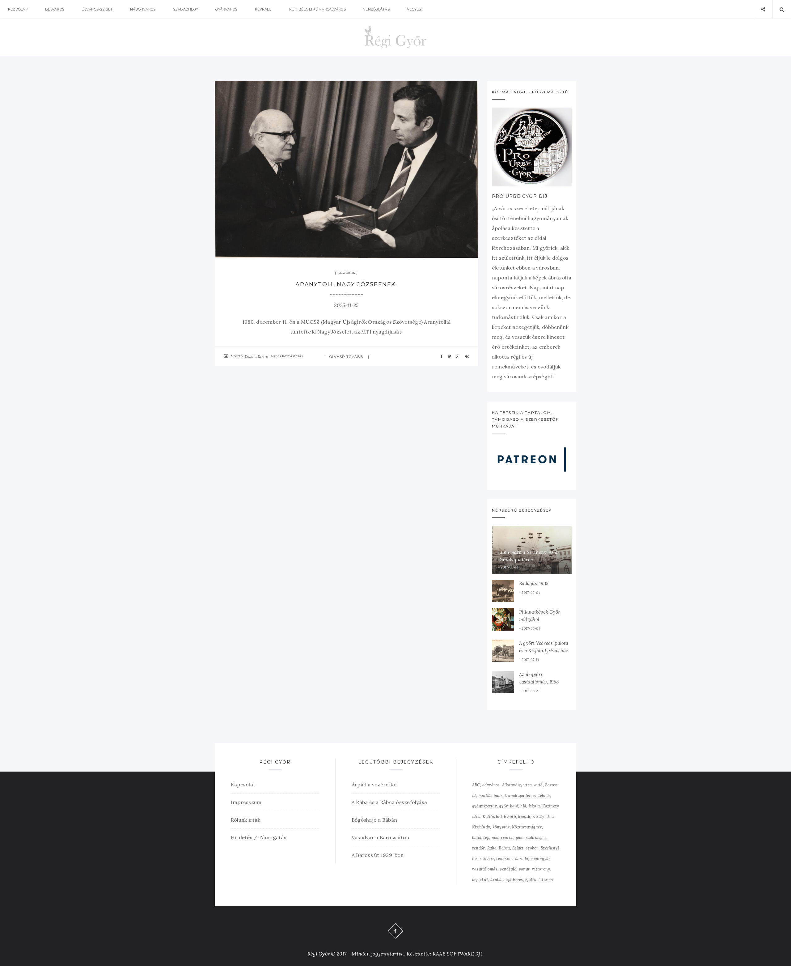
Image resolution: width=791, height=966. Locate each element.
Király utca (543, 816)
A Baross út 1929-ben (378, 855)
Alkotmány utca (517, 785)
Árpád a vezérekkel (375, 784)
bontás (485, 795)
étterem (546, 879)
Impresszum (246, 802)
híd (523, 806)
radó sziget (536, 837)
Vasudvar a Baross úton (380, 837)
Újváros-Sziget (97, 9)
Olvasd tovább (346, 357)
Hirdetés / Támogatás (258, 837)
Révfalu (263, 9)
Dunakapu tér (518, 795)
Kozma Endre (256, 356)
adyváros (491, 785)
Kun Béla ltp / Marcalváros (317, 9)
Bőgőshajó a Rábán (374, 820)
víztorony (541, 869)
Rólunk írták (245, 820)
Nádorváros (142, 9)
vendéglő (508, 869)
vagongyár (541, 858)
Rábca (504, 848)
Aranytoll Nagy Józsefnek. (346, 284)
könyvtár (501, 827)
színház (487, 858)
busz (498, 795)
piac (519, 837)
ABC (476, 785)
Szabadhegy (185, 9)
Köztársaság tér (527, 827)
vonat (524, 869)
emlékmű (541, 795)
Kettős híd (492, 816)
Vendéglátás (376, 9)
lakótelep (480, 837)
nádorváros (502, 837)
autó (538, 785)
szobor (532, 848)
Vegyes (414, 9)
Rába (492, 848)
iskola (534, 806)
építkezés (514, 879)
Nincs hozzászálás (287, 356)
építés (530, 879)
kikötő (510, 816)
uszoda (521, 858)
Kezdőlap (18, 9)
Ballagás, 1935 (533, 583)
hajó (514, 806)
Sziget (517, 848)
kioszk (524, 816)
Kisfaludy (481, 827)
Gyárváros (226, 9)
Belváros (54, 9)
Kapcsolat (243, 784)
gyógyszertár (484, 806)
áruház (496, 879)
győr (503, 806)
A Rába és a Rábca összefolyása (389, 802)
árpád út (480, 879)
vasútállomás (484, 869)
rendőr (478, 848)
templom (504, 858)
